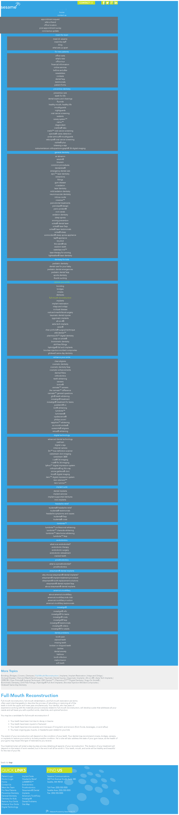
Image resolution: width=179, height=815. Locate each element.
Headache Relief (29, 779)
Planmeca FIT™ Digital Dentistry (69, 680)
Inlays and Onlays (94, 676)
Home (4, 782)
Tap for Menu (59, 10)
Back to (6, 762)
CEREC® (5, 680)
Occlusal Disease (8, 678)
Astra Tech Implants (104, 678)
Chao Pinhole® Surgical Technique (25, 680)
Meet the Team (8, 787)
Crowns (21, 676)
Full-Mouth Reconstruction (46, 676)
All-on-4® (90, 678)
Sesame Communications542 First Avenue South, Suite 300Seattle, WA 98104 (61, 779)
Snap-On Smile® (92, 680)
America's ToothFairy (31, 796)
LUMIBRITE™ (28, 782)
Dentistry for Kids (9, 799)
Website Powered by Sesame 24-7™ (62, 812)
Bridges (13, 676)
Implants (63, 676)
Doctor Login (7, 779)
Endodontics (27, 785)
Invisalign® (27, 799)
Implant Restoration (77, 676)
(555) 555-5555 (61, 787)
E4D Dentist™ (48, 680)
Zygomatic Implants (75, 678)
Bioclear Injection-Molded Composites (81, 682)
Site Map (26, 804)
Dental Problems (29, 801)
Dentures (30, 676)
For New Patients (9, 790)
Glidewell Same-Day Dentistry (14, 685)
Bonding (5, 676)
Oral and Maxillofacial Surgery (30, 678)
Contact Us (6, 785)
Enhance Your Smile (10, 804)
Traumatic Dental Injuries (55, 678)
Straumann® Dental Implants (30, 791)
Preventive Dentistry (10, 793)
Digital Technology (10, 807)
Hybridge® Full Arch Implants (50, 682)
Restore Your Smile (10, 801)
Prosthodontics (28, 787)
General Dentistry (9, 796)
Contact (86, 2)
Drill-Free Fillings (28, 682)
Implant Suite (28, 776)
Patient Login (7, 776)
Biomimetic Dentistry (10, 682)
